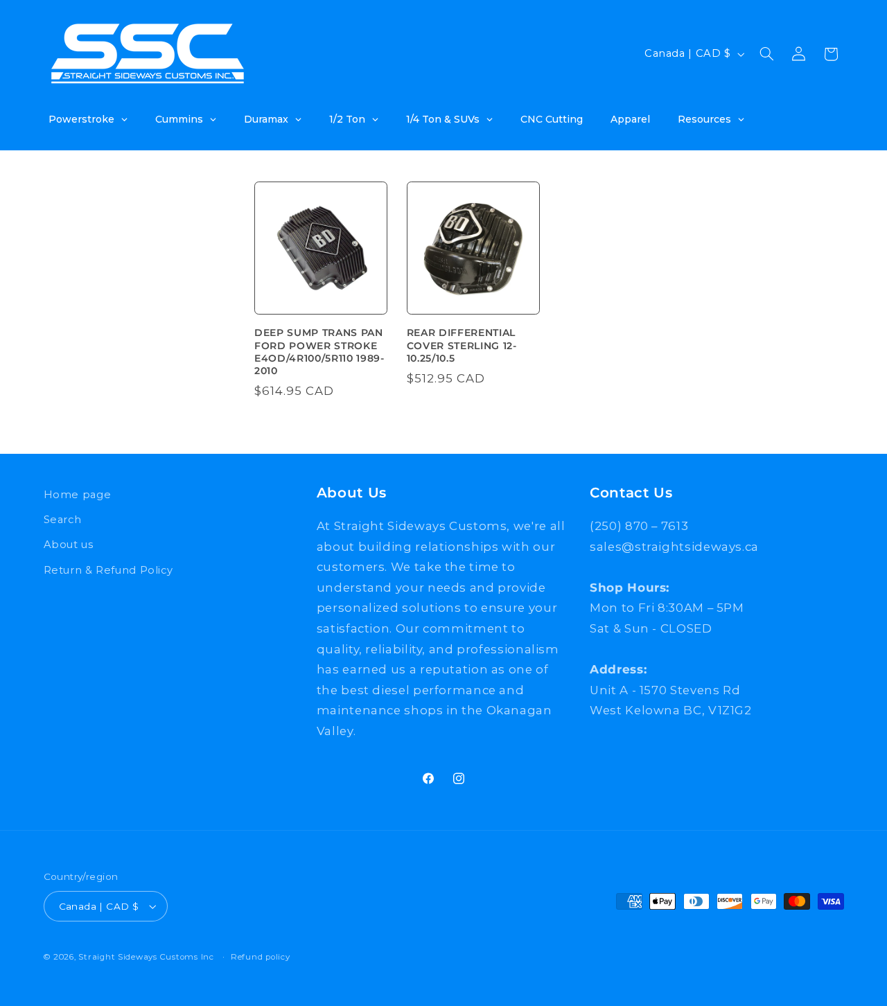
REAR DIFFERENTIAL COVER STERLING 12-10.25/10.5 (462, 345)
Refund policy (260, 957)
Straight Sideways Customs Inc (145, 957)
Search (63, 519)
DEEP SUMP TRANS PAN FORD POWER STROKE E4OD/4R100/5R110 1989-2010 (319, 351)
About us (69, 544)
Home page (78, 494)
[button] (766, 54)
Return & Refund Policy (108, 570)
